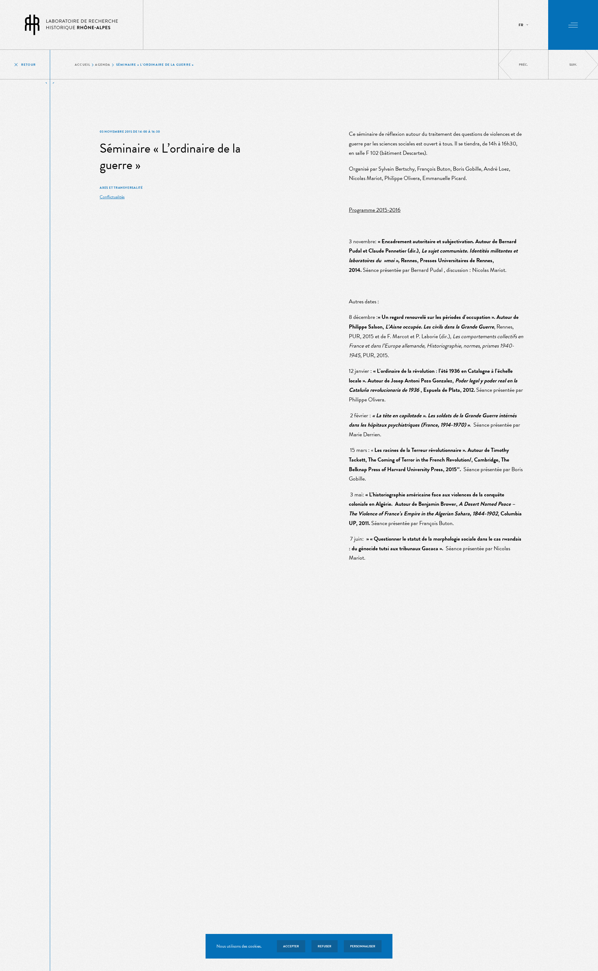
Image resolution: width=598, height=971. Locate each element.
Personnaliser (362, 946)
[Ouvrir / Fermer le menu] (573, 25)
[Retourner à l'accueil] (71, 25)
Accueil (82, 64)
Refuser (324, 946)
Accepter (291, 946)
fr (521, 25)
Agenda (102, 64)
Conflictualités (112, 197)
